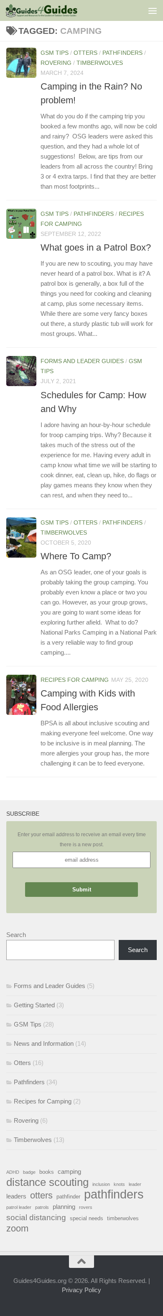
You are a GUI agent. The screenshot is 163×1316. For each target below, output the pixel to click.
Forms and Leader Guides (82, 361)
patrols (42, 1207)
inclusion (101, 1184)
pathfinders (114, 1194)
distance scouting (47, 1182)
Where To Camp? (76, 556)
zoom (17, 1229)
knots (119, 1184)
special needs (86, 1218)
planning (64, 1206)
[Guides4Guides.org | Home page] (53, 10)
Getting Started (34, 1005)
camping (69, 1171)
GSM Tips (55, 52)
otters (41, 1196)
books (46, 1172)
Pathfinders (122, 52)
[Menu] (152, 10)
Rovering (56, 62)
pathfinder (68, 1196)
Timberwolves (99, 62)
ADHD (12, 1172)
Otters (85, 52)
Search (16, 934)
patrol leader (18, 1207)
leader (135, 1184)
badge (29, 1172)
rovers (85, 1207)
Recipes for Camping (75, 679)
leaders (16, 1196)
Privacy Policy (81, 1289)
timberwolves (123, 1218)
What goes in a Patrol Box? (96, 247)
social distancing (36, 1217)
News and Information (44, 1043)
